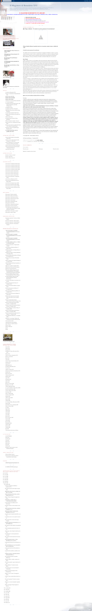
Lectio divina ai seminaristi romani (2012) (13, 165)
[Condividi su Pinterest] (42, 140)
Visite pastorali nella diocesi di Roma (12, 430)
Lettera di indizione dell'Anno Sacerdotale (13, 145)
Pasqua (7, 329)
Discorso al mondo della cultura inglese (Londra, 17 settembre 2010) (12, 303)
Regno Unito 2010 (9, 373)
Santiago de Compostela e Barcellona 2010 (13, 370)
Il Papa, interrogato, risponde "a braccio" (12, 120)
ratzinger (42, 141)
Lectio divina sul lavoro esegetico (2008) (12, 185)
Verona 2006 (8, 420)
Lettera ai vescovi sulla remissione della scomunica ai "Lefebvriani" (12, 140)
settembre (7, 591)
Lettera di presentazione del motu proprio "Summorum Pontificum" (13, 147)
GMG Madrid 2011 (9, 365)
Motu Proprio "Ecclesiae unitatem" (11, 205)
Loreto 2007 (8, 413)
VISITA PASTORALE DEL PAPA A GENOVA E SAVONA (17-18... (12, 509)
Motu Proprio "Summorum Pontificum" (12, 204)
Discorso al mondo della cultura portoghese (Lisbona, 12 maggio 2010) (13, 305)
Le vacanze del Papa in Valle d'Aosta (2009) (13, 387)
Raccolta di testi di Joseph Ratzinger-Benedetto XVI (10, 58)
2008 (5, 481)
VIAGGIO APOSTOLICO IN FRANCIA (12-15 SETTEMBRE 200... (13, 523)
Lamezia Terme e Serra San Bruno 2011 (12, 360)
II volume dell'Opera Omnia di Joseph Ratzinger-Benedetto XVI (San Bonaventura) (12, 277)
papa (39, 141)
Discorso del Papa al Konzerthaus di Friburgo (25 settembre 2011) (13, 256)
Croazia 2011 (8, 367)
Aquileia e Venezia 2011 (10, 369)
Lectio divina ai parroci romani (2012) (12, 172)
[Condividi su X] (39, 140)
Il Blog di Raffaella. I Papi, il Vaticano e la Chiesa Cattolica (11, 51)
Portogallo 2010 (8, 379)
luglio (6, 594)
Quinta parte (8, 443)
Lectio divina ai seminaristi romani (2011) (13, 166)
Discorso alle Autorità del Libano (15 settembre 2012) (12, 283)
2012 (5, 474)
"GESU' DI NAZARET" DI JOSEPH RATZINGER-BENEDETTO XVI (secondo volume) (13, 235)
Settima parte (8, 445)
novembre (7, 587)
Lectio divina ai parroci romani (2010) (12, 174)
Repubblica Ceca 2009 (9, 384)
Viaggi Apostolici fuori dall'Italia (11, 322)
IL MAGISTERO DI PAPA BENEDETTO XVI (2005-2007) (11, 62)
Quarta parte (8, 441)
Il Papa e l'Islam (8, 325)
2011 (5, 476)
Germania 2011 (8, 362)
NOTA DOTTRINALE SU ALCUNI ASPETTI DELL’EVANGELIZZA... (12, 546)
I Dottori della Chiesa (9, 116)
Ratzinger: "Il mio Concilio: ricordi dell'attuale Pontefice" (11, 448)
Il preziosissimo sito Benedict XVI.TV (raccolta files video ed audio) (12, 456)
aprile (6, 599)
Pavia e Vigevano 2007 (9, 417)
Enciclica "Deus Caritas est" (10, 157)
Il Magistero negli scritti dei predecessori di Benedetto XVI (35, 20)
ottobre (6, 589)
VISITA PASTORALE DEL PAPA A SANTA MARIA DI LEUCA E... (12, 495)
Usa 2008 (7, 407)
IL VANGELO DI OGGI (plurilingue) (12, 466)
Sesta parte (7, 444)
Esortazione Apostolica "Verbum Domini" (13, 222)
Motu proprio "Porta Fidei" (10, 202)
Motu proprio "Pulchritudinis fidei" (11, 201)
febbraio (6, 602)
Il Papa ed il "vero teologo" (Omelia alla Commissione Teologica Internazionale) (13, 319)
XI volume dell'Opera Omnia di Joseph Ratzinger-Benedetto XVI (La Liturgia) (13, 274)
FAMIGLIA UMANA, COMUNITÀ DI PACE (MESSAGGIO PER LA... (12, 554)
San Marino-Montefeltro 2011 (11, 366)
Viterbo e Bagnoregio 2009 (10, 386)
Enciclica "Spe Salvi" (9, 156)
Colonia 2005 (8, 427)
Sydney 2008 (8, 403)
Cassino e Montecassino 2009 (11, 390)
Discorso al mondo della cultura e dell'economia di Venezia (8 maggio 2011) (13, 300)
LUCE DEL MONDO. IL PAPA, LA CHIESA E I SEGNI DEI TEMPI (13, 242)
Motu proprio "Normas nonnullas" (11, 194)
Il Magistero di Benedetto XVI (23, 5)
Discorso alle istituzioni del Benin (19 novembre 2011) (12, 288)
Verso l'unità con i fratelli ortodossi (11, 323)
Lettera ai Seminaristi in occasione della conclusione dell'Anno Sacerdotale (12, 143)
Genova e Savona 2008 (9, 406)
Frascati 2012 (8, 349)
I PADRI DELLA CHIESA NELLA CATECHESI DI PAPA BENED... (11, 500)
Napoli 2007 (8, 409)
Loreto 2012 (8, 346)
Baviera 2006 (8, 421)
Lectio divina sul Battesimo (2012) (11, 179)
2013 (5, 473)
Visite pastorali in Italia (9, 320)
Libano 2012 (8, 348)
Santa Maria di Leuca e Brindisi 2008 (12, 404)
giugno (6, 596)
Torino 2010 (8, 380)
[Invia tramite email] (37, 140)
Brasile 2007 (8, 416)
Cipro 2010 (7, 377)
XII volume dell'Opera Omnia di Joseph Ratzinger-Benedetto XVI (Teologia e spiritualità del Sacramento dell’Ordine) (13, 271)
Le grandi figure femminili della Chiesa (12, 112)
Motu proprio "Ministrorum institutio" (12, 197)
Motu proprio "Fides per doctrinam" (12, 195)
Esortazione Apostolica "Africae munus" (12, 220)
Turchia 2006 (8, 418)
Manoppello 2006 (9, 423)
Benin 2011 (8, 358)
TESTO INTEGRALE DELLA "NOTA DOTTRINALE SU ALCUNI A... (11, 540)
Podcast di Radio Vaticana (10, 454)
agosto (6, 592)
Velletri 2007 (8, 410)
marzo (6, 600)
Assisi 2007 (7, 414)
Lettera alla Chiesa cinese (10, 149)
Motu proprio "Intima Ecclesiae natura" (12, 198)
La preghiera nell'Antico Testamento (12, 108)
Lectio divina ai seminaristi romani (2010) (13, 167)
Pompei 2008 (8, 396)
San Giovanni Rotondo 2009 (10, 389)
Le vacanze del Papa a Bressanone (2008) (12, 401)
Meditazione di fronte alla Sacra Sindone (12, 267)
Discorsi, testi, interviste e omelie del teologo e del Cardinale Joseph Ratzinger (13, 125)
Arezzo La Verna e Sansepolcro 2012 (12, 355)
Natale (7, 327)
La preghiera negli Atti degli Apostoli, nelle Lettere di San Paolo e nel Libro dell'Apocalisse (13, 104)
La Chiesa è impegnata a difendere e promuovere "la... (11, 486)
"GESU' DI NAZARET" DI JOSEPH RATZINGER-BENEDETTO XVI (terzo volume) (13, 231)
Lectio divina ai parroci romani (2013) (12, 170)
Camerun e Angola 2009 (10, 394)
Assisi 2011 (7, 359)
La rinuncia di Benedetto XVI (11, 92)
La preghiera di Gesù (9, 107)
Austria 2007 (8, 411)
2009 (5, 479)
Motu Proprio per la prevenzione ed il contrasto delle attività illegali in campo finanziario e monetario (13, 208)
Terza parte (7, 440)
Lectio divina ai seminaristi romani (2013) (13, 163)
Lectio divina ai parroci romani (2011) (12, 173)
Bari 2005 (7, 428)
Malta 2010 (7, 382)
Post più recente (25, 148)
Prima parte (7, 437)
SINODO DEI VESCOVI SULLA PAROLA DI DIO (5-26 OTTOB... (12, 492)
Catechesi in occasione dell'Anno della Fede (13, 100)
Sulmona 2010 (8, 376)
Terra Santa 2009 (8, 392)
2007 (5, 482)
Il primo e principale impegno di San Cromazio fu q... (11, 571)
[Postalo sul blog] (38, 140)
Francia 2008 (8, 399)
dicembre (7, 484)
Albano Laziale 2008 (9, 397)
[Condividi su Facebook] (40, 140)
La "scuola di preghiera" (10, 102)
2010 (5, 478)
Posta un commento (25, 147)
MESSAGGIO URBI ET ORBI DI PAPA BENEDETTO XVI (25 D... (11, 512)
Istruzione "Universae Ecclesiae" (11, 268)
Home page (41, 148)
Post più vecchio (56, 148)
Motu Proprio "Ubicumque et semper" (12, 210)
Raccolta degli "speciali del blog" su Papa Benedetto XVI (11, 65)
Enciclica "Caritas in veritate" (11, 155)
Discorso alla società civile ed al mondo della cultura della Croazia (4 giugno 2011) (12, 297)
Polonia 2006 (8, 426)
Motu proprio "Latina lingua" (10, 199)
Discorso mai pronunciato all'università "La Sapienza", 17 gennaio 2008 (13, 313)
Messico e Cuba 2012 (9, 356)
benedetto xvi (30, 141)
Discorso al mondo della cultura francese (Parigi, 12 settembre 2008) (12, 311)
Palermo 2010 (8, 372)
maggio (6, 597)
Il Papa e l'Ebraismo (9, 326)
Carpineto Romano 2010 (10, 375)
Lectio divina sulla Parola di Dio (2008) (12, 184)
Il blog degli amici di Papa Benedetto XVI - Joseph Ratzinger (11, 54)
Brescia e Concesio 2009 (10, 383)
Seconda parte (8, 438)
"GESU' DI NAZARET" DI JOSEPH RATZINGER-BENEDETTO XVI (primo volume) (13, 239)
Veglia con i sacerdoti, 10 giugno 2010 (12, 265)
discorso (35, 141)
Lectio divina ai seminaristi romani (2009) (13, 169)
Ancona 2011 (8, 363)
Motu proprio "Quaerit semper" (11, 212)
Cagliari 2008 (8, 400)
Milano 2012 (8, 353)
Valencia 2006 (8, 424)
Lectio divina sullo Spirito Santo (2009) (12, 183)
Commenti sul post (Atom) (31, 151)
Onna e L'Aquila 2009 (9, 393)
